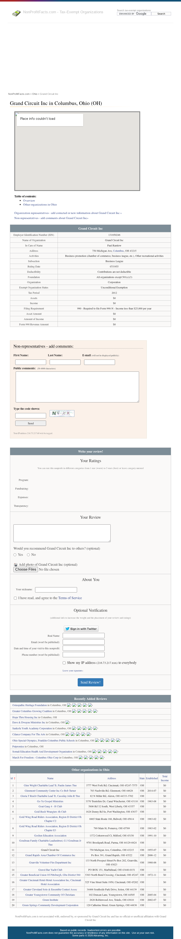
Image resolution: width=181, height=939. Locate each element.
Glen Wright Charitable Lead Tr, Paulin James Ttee (50, 785)
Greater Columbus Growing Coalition (32, 711)
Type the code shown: (26, 408)
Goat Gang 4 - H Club (50, 806)
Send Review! (90, 682)
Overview (29, 200)
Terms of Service (70, 597)
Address (111, 778)
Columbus (118, 250)
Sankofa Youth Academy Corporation (32, 728)
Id (12, 778)
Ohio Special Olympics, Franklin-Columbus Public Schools (43, 740)
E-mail (100, 355)
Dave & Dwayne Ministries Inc (28, 722)
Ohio (34, 94)
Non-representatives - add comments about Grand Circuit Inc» (51, 218)
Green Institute (50, 899)
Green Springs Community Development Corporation (50, 905)
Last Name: (55, 355)
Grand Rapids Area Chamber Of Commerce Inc (50, 855)
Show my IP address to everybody (102, 663)
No (33, 554)
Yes (20, 554)
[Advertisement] (90, 58)
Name (50, 778)
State (142, 778)
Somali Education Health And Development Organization (42, 751)
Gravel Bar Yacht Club (50, 869)
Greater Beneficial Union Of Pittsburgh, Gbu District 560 (50, 874)
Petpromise (18, 746)
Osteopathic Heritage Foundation (29, 705)
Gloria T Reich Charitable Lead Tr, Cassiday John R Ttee (50, 796)
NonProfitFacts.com (19, 94)
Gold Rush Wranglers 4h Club (50, 811)
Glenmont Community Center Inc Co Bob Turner (50, 790)
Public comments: (34, 368)
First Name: (20, 355)
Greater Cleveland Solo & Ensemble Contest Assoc (50, 889)
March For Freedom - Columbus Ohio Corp (35, 757)
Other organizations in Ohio (40, 204)
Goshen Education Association (50, 835)
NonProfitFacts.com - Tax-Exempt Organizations (63, 12)
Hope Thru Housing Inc (25, 717)
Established (152, 778)
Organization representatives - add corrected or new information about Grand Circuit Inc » (68, 213)
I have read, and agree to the (50, 598)
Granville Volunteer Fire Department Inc (50, 862)
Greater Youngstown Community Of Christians (50, 894)
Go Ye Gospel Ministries (50, 801)
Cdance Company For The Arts (28, 734)
